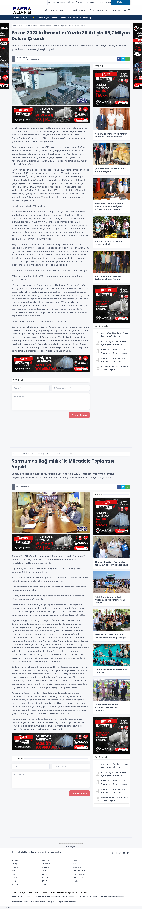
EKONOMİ (73, 10)
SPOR (108, 10)
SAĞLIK (100, 10)
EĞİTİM (92, 10)
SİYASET (82, 10)
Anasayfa (16, 26)
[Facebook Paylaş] (119, 59)
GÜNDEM (53, 10)
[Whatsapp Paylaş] (127, 59)
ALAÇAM (116, 10)
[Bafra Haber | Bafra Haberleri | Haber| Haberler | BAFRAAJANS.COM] (23, 10)
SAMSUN (26, 454)
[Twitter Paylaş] (123, 59)
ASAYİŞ (63, 10)
